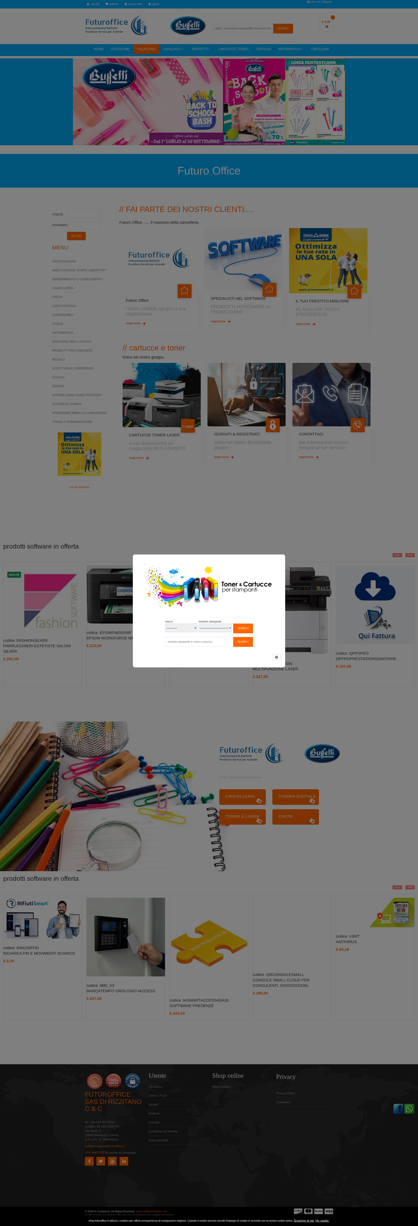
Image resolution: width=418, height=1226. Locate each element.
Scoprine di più (304, 1220)
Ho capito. (322, 1220)
